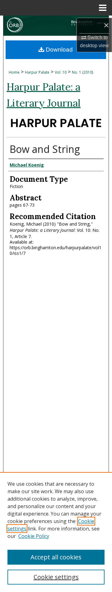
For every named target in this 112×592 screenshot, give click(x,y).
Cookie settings (56, 577)
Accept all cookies (56, 557)
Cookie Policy (33, 536)
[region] (56, 532)
